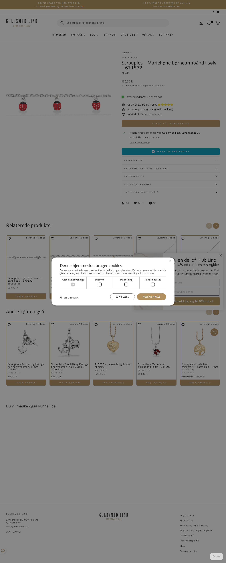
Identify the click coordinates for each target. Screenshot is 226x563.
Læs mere (149, 272)
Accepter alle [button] (151, 296)
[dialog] (113, 281)
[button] (69, 297)
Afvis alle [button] (122, 296)
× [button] (169, 261)
